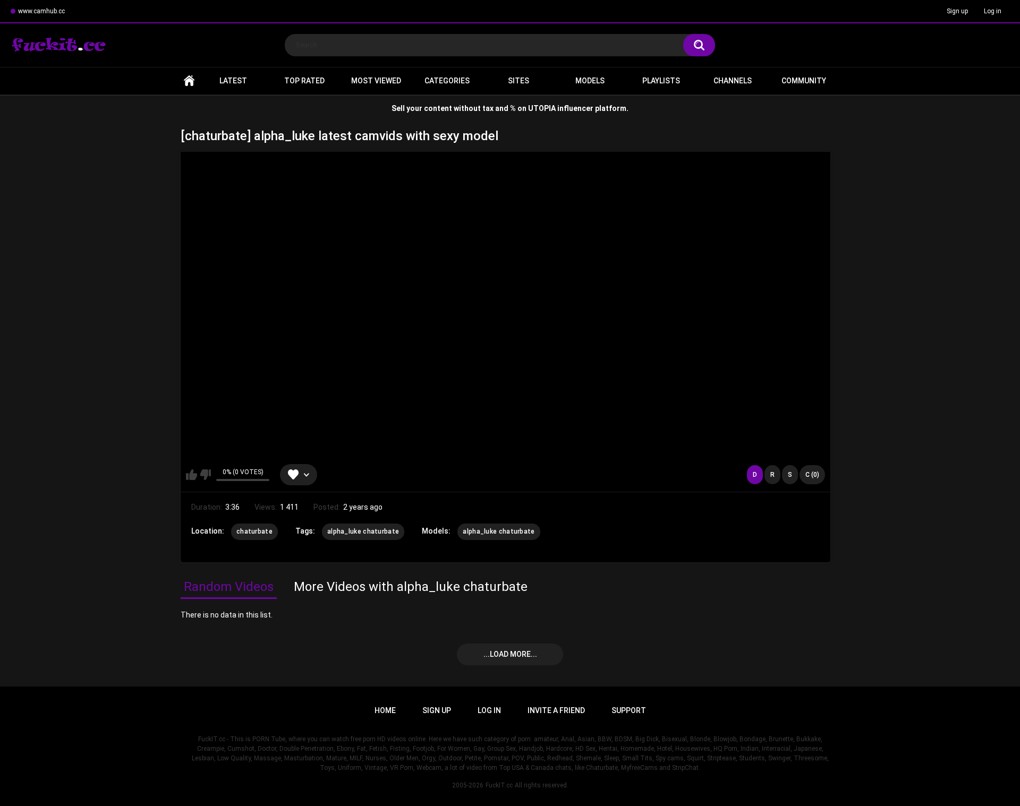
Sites (518, 80)
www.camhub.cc (41, 11)
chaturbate (254, 531)
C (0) (812, 474)
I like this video (191, 474)
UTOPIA (542, 108)
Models (590, 80)
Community (803, 80)
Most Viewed (376, 80)
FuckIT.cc (499, 785)
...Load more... (510, 654)
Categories (447, 80)
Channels (732, 80)
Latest (233, 80)
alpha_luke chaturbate (363, 531)
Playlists (661, 80)
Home (189, 81)
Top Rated (304, 80)
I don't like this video (205, 474)
